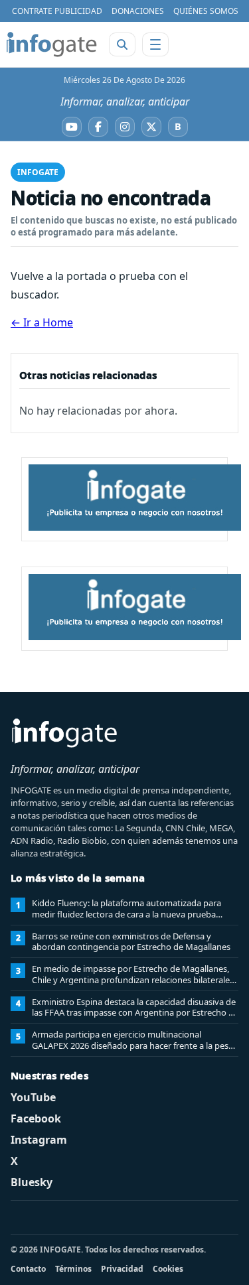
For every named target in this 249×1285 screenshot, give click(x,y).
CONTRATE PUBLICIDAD (57, 11)
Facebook (36, 1118)
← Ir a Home (42, 322)
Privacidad (122, 1268)
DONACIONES (138, 11)
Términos (73, 1268)
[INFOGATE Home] (51, 44)
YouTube (33, 1097)
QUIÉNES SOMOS (205, 11)
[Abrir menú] (155, 44)
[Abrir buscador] (122, 44)
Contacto (28, 1268)
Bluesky (31, 1182)
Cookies (168, 1268)
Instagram (39, 1139)
